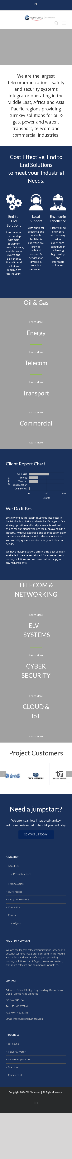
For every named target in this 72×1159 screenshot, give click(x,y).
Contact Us (14, 907)
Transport (14, 1067)
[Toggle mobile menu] (64, 23)
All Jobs (17, 923)
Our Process (15, 891)
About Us (13, 866)
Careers (12, 915)
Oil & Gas (13, 1043)
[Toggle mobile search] (56, 23)
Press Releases (22, 874)
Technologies (16, 884)
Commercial (15, 1075)
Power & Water (17, 1051)
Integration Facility (18, 899)
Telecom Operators (19, 1059)
